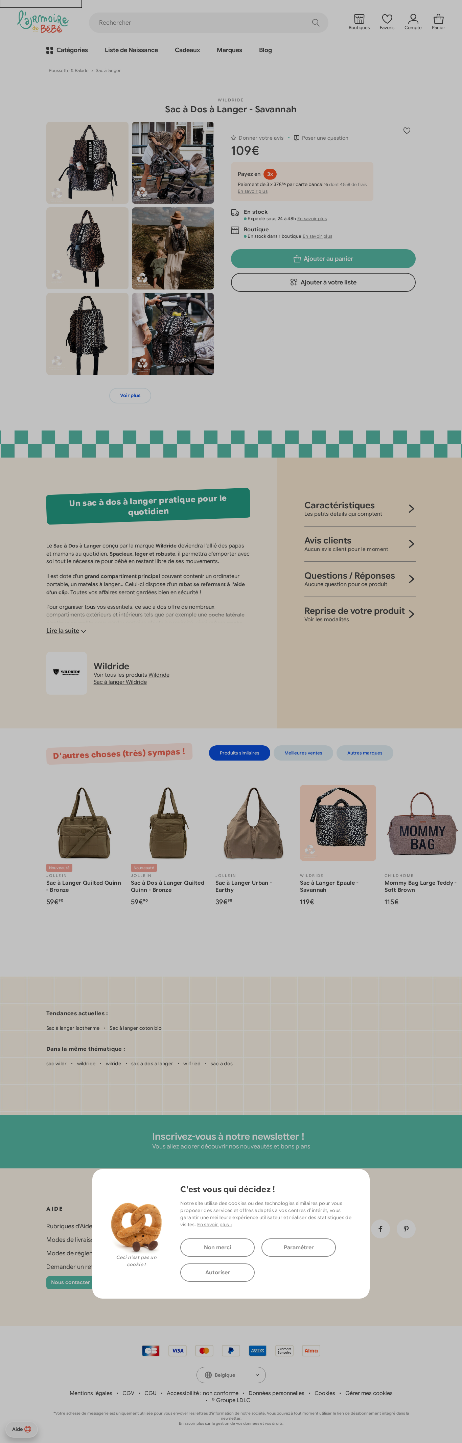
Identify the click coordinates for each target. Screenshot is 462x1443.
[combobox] (231, 1375)
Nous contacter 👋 (74, 1282)
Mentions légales (91, 1393)
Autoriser (217, 1272)
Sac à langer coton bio (136, 1028)
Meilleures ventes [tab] (303, 753)
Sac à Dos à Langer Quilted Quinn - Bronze (167, 886)
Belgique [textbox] (225, 1375)
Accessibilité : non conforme (202, 1393)
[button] (321, 138)
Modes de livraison (72, 1239)
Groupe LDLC (233, 1400)
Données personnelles (276, 1393)
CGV (128, 1393)
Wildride (231, 99)
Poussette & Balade (69, 70)
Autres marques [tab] (365, 753)
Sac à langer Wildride (120, 682)
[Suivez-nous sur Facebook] (380, 1228)
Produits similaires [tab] (239, 753)
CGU (150, 1393)
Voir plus (130, 395)
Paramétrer (299, 1247)
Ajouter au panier (328, 258)
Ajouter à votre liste (328, 282)
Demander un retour (74, 1267)
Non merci (217, 1247)
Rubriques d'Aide (69, 1226)
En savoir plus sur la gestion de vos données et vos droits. (231, 1423)
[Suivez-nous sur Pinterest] (406, 1228)
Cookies (325, 1393)
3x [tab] (270, 174)
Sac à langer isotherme (73, 1028)
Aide (17, 1429)
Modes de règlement (75, 1253)
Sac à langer (108, 70)
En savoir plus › (214, 1224)
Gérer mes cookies (369, 1393)
